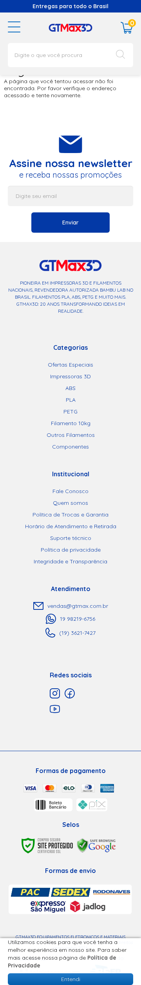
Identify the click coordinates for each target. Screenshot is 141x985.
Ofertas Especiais (70, 364)
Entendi (70, 979)
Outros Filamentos (71, 434)
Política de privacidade (71, 549)
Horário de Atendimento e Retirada (70, 526)
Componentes (70, 446)
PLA (71, 399)
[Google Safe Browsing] (96, 845)
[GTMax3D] (70, 27)
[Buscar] (120, 55)
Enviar (70, 222)
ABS (70, 388)
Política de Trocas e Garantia (70, 514)
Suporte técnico (70, 537)
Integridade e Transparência (70, 561)
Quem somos (70, 502)
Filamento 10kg (70, 423)
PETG (70, 411)
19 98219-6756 (77, 618)
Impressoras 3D (70, 376)
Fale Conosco (70, 491)
